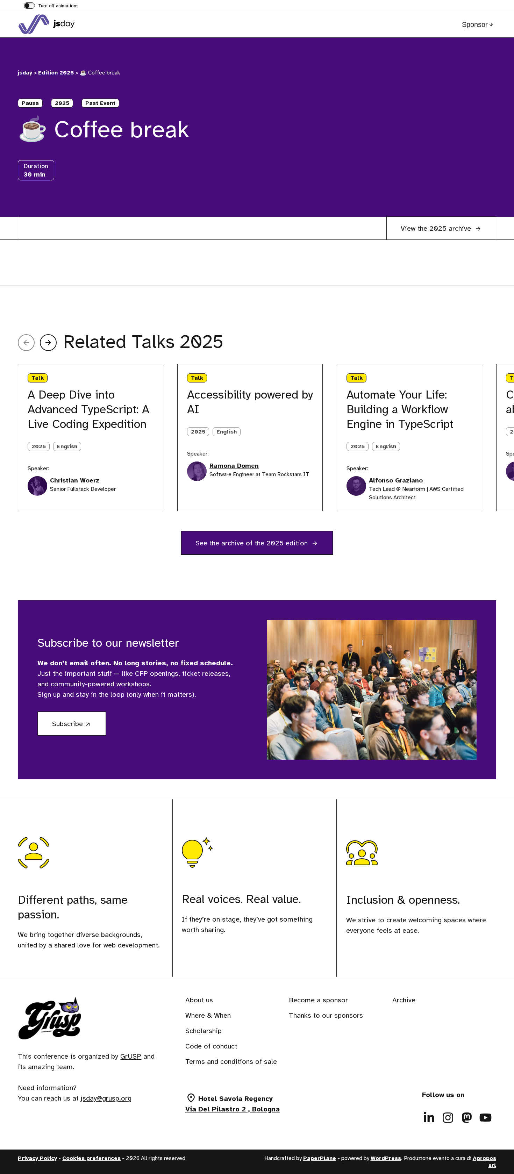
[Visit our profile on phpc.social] (467, 1118)
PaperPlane (319, 1158)
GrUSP (130, 1056)
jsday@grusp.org (106, 1098)
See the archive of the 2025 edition (252, 543)
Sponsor (475, 24)
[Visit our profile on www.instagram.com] (448, 1118)
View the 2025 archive (437, 228)
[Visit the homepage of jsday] (53, 24)
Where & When (208, 1015)
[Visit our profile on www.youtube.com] (486, 1118)
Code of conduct (211, 1046)
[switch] (51, 6)
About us (199, 1000)
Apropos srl (484, 1162)
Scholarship (203, 1030)
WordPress (386, 1158)
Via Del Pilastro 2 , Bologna (232, 1109)
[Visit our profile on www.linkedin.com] (429, 1118)
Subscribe (79, 727)
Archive (403, 1000)
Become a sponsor (318, 1000)
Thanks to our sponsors (326, 1015)
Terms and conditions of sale (231, 1061)
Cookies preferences (91, 1158)
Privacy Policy (37, 1158)
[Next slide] (48, 342)
